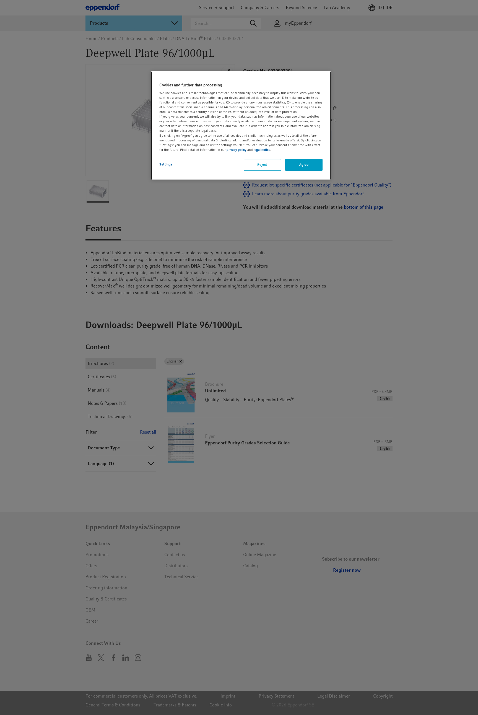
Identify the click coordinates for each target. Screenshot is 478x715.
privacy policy (236, 150)
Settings (166, 164)
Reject (262, 165)
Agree (304, 165)
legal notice (262, 150)
